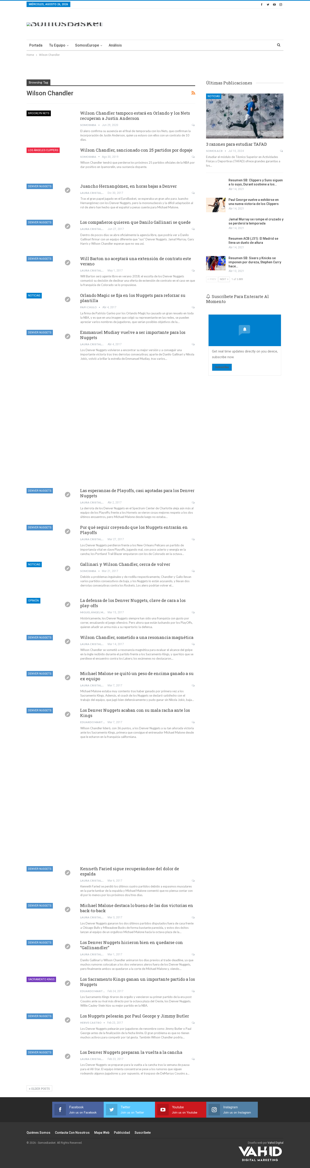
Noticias (34, 295)
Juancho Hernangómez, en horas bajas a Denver (128, 186)
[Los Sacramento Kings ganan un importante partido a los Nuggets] (50, 992)
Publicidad (122, 1132)
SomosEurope (87, 45)
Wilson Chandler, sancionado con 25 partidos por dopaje (136, 150)
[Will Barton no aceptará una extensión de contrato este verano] (50, 271)
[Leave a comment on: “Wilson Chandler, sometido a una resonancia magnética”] (193, 644)
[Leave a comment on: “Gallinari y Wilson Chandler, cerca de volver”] (193, 571)
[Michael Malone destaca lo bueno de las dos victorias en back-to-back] (50, 918)
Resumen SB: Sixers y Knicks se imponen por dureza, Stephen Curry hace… (255, 262)
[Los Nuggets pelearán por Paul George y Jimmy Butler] (50, 1028)
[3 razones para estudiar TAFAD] (244, 116)
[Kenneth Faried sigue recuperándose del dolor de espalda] (50, 881)
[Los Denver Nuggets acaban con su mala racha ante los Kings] (50, 723)
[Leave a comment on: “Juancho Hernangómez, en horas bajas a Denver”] (193, 193)
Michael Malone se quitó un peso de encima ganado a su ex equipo (137, 676)
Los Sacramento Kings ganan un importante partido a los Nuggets (137, 981)
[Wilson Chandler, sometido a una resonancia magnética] (50, 650)
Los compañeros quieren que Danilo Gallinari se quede (135, 222)
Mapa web (101, 1132)
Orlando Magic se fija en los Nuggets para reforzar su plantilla (132, 298)
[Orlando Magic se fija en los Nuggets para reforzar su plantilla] (50, 308)
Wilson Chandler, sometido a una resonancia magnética (136, 637)
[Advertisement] (200, 23)
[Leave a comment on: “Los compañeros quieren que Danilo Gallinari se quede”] (193, 229)
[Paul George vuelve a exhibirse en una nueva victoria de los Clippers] (216, 205)
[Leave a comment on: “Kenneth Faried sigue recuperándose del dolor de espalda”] (193, 880)
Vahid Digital (275, 1142)
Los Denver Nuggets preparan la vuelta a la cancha (131, 1052)
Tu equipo (57, 45)
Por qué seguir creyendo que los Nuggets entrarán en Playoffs (134, 530)
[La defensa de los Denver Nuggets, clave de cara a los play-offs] (50, 613)
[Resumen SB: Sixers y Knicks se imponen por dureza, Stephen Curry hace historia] (216, 263)
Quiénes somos (38, 1132)
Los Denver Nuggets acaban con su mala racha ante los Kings (135, 712)
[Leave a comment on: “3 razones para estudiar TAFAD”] (281, 151)
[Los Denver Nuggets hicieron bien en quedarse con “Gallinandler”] (50, 955)
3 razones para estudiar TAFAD (236, 144)
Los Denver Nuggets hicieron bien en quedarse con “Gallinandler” (131, 945)
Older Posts (40, 1088)
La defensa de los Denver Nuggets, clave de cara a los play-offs (133, 603)
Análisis (115, 45)
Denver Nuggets (39, 186)
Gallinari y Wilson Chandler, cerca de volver (125, 564)
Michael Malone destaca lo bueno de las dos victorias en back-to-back (136, 908)
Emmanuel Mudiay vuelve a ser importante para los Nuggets (132, 335)
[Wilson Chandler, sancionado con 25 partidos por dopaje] (50, 163)
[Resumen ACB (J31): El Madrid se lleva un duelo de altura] (216, 244)
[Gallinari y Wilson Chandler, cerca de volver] (50, 577)
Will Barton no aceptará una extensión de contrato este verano (135, 261)
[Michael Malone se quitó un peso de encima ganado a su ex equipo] (50, 686)
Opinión (33, 600)
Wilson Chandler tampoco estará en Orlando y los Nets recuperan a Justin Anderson (135, 115)
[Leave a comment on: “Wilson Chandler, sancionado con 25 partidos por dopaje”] (193, 157)
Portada (35, 45)
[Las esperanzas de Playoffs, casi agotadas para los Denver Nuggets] (50, 503)
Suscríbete (143, 1132)
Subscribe (222, 367)
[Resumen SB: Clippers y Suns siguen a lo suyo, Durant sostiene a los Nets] (216, 185)
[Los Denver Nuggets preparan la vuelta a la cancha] (50, 1065)
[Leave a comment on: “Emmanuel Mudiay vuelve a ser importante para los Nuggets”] (193, 344)
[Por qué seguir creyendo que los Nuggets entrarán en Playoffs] (50, 540)
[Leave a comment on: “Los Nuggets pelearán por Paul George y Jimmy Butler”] (193, 1022)
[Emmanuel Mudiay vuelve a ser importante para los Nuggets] (50, 345)
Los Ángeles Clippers (43, 150)
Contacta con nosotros (72, 1132)
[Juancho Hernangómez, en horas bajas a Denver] (50, 199)
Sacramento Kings (41, 979)
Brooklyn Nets (38, 113)
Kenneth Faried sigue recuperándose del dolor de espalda (129, 871)
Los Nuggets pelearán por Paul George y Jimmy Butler (134, 1016)
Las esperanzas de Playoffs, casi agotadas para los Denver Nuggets (137, 493)
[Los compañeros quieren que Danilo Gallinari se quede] (50, 235)
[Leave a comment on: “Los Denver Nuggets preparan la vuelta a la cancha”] (193, 1059)
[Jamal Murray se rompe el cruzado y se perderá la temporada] (216, 224)
